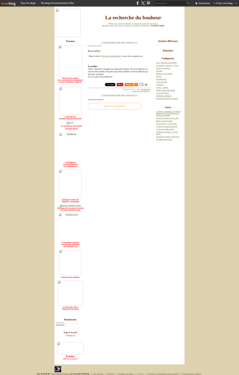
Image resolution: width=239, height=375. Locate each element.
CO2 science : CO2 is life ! (166, 124)
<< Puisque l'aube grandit (110, 42)
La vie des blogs (162, 93)
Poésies (159, 71)
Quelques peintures (164, 96)
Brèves (159, 76)
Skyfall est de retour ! (164, 139)
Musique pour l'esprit (164, 74)
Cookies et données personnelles (163, 374)
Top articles (98, 374)
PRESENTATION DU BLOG (167, 99)
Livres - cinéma (162, 87)
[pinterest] (148, 3)
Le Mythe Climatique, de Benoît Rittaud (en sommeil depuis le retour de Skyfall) (168, 113)
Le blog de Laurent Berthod (166, 126)
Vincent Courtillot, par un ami (167, 118)
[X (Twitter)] (143, 3)
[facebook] (138, 3)
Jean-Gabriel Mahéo (59, 374)
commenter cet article (140, 91)
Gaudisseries (145, 89)
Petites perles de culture (165, 90)
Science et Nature (163, 68)
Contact (110, 374)
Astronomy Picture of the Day (167, 137)
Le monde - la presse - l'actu (167, 65)
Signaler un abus (126, 374)
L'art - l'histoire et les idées (166, 63)
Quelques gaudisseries (110, 56)
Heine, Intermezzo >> (129, 42)
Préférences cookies (191, 374)
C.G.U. (141, 374)
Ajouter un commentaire (114, 106)
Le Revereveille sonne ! (165, 129)
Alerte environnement (164, 121)
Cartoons (159, 85)
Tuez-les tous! (161, 82)
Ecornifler (94, 51)
